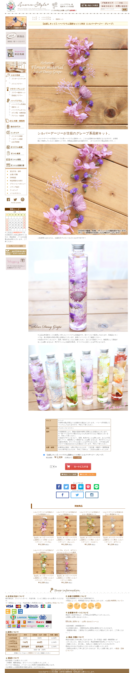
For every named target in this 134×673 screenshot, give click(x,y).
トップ (34, 17)
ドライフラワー (17, 84)
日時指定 (13, 178)
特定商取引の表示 (16, 181)
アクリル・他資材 (18, 116)
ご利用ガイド (32, 653)
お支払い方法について (54, 603)
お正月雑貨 (15, 142)
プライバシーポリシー (18, 184)
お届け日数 (14, 174)
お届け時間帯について (114, 601)
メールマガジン (15, 193)
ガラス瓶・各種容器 (19, 113)
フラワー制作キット (19, 92)
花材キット (15, 107)
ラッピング (14, 190)
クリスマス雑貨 (17, 136)
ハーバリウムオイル (19, 110)
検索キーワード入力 (107, 9)
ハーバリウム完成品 (19, 104)
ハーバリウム (46, 17)
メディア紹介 (14, 187)
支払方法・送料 (15, 171)
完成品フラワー (17, 95)
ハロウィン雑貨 (17, 139)
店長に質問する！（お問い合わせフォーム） (84, 621)
